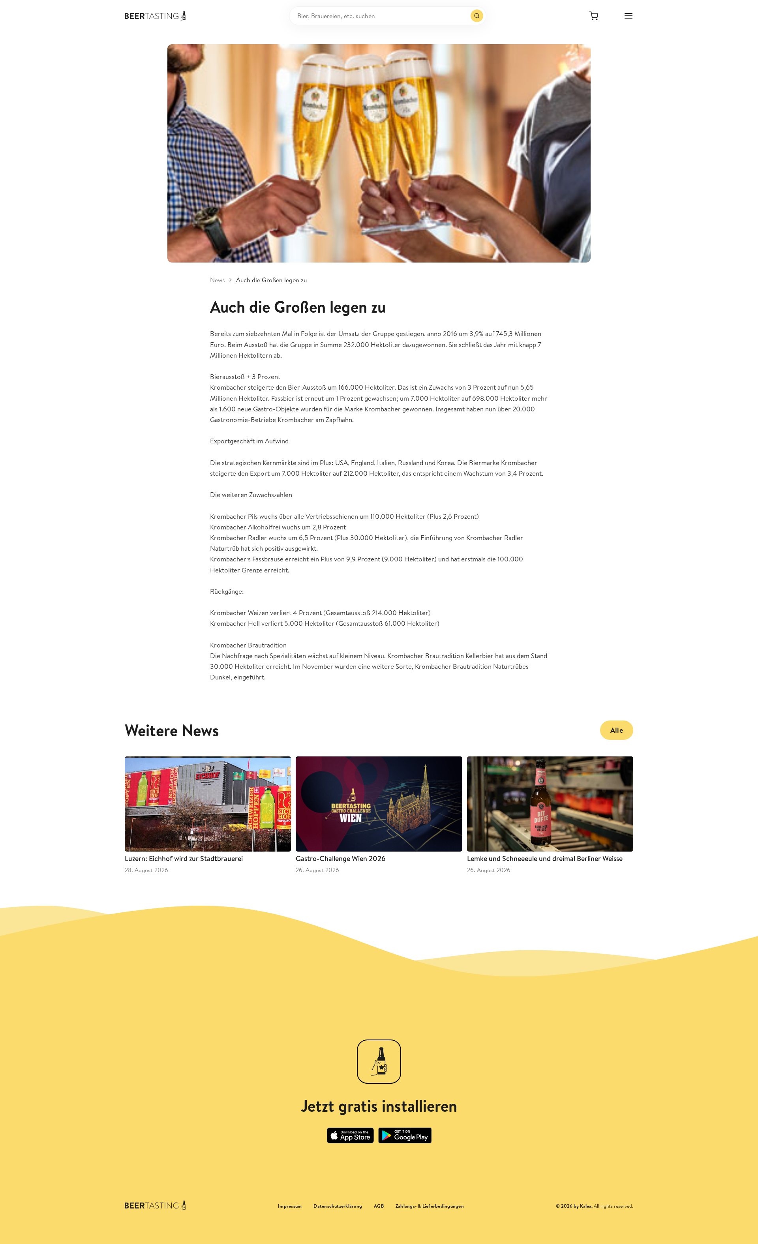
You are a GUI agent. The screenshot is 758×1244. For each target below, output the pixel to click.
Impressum (290, 1206)
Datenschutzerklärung (337, 1206)
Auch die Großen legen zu (271, 280)
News (217, 280)
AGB (379, 1206)
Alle (616, 730)
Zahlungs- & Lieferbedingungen (430, 1206)
